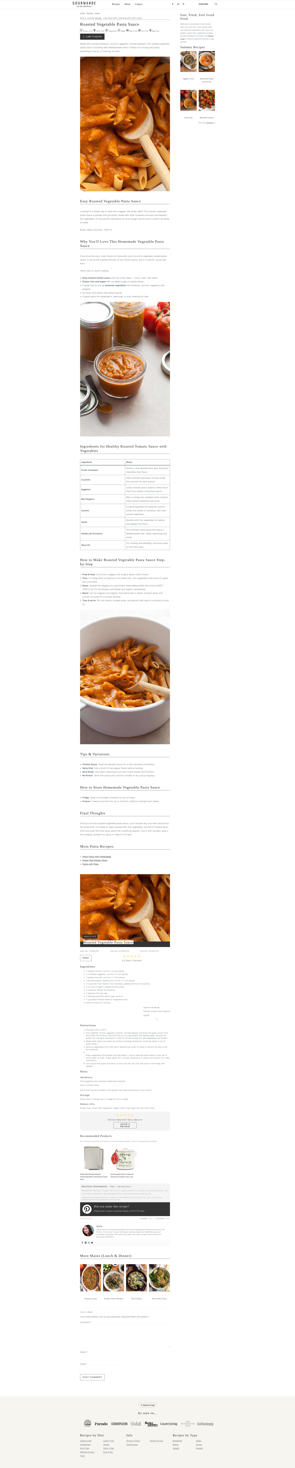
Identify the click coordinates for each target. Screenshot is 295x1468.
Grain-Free (108, 1441)
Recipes (116, 4)
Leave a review (125, 1125)
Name (84, 1352)
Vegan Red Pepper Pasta (94, 860)
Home (82, 13)
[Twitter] (92, 1243)
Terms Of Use (156, 1441)
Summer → (210, 123)
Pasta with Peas (90, 864)
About (127, 4)
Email (83, 1364)
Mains (97, 13)
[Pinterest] (86, 1243)
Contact (139, 4)
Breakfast (177, 1441)
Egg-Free (108, 1452)
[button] (86, 30)
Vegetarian (85, 1444)
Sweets (199, 1448)
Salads (176, 1448)
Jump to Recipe (93, 36)
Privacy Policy (133, 1441)
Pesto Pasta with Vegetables (96, 856)
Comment (85, 1322)
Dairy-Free (108, 1448)
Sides (198, 1441)
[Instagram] (89, 1243)
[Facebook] (82, 1243)
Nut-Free (84, 1448)
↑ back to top (147, 1405)
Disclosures (132, 1444)
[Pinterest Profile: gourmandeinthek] (88, 1209)
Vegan (106, 1444)
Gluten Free (85, 1441)
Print (86, 958)
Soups (199, 1444)
